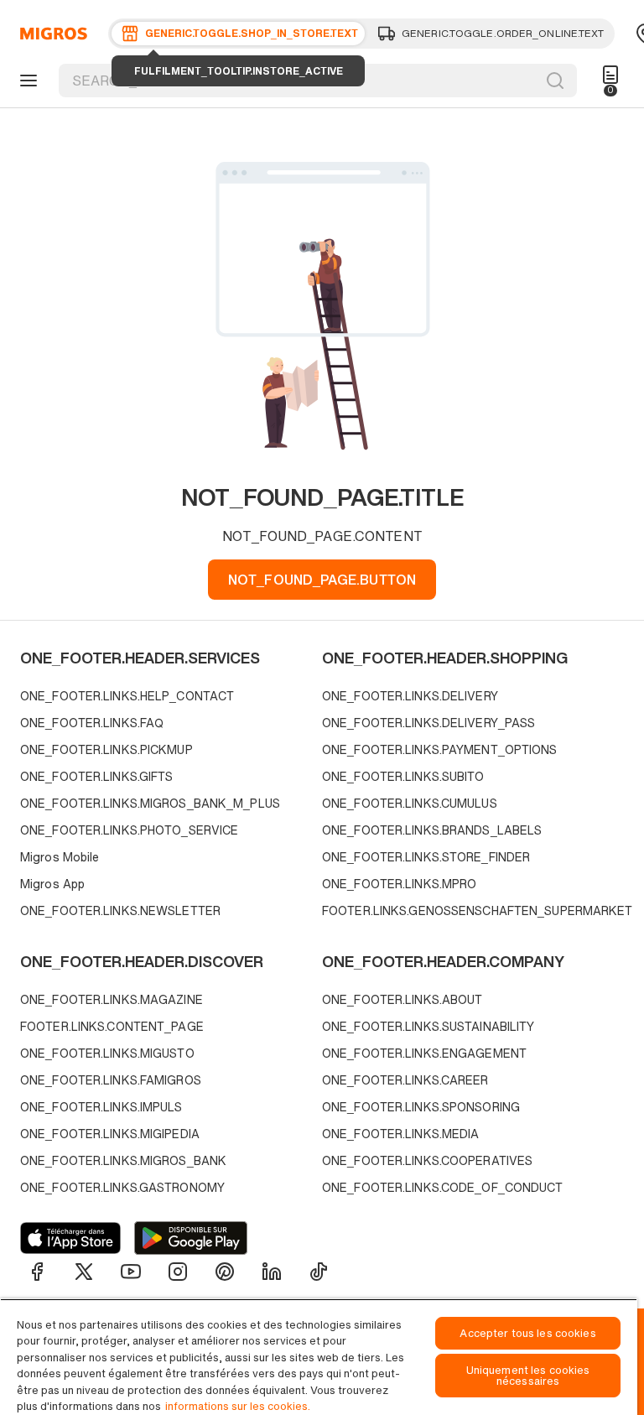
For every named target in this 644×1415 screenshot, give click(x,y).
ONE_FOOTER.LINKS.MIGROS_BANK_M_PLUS (150, 803)
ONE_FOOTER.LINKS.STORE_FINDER (426, 857)
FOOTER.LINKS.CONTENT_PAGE (112, 1026)
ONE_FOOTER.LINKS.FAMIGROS (110, 1080)
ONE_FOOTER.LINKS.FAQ (92, 722)
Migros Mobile (59, 857)
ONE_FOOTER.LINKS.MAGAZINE (111, 999)
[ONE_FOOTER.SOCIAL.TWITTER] (84, 1271)
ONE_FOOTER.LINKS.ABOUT (402, 999)
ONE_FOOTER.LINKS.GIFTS (96, 776)
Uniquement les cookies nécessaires (528, 1375)
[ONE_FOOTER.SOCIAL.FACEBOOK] (37, 1271)
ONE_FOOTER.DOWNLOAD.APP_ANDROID (190, 1238)
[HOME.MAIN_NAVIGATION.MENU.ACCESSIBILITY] (26, 80)
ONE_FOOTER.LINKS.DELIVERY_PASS (428, 722)
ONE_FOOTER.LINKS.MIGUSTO (107, 1053)
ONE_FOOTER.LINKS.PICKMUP (106, 749)
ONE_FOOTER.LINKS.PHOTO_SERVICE (129, 830)
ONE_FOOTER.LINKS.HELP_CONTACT (127, 696)
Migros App (52, 883)
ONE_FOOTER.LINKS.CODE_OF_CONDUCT (443, 1187)
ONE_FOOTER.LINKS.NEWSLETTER (120, 910)
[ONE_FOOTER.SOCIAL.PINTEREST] (225, 1271)
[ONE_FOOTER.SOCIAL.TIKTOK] (318, 1271)
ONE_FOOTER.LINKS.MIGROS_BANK (123, 1160)
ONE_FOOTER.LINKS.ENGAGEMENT (424, 1053)
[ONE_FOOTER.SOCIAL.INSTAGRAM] (178, 1271)
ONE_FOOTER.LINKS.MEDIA (400, 1133)
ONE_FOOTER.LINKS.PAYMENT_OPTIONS (440, 749)
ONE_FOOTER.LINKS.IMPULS (101, 1107)
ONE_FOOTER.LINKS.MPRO (399, 883)
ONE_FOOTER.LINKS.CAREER (405, 1080)
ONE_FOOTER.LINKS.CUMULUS (409, 803)
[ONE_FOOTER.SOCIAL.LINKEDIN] (271, 1271)
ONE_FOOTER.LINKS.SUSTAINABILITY (428, 1026)
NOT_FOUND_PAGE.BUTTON (322, 580)
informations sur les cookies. (237, 1406)
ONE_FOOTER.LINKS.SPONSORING (421, 1107)
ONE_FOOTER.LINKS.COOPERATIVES (427, 1160)
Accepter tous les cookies (527, 1333)
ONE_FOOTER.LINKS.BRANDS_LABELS (432, 830)
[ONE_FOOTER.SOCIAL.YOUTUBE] (131, 1271)
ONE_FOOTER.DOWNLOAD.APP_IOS (70, 1238)
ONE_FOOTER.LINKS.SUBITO (403, 776)
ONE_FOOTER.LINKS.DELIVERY (410, 696)
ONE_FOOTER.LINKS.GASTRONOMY (122, 1187)
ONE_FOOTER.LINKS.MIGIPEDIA (110, 1133)
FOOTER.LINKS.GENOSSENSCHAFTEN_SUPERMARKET (468, 910)
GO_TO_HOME (50, 33)
